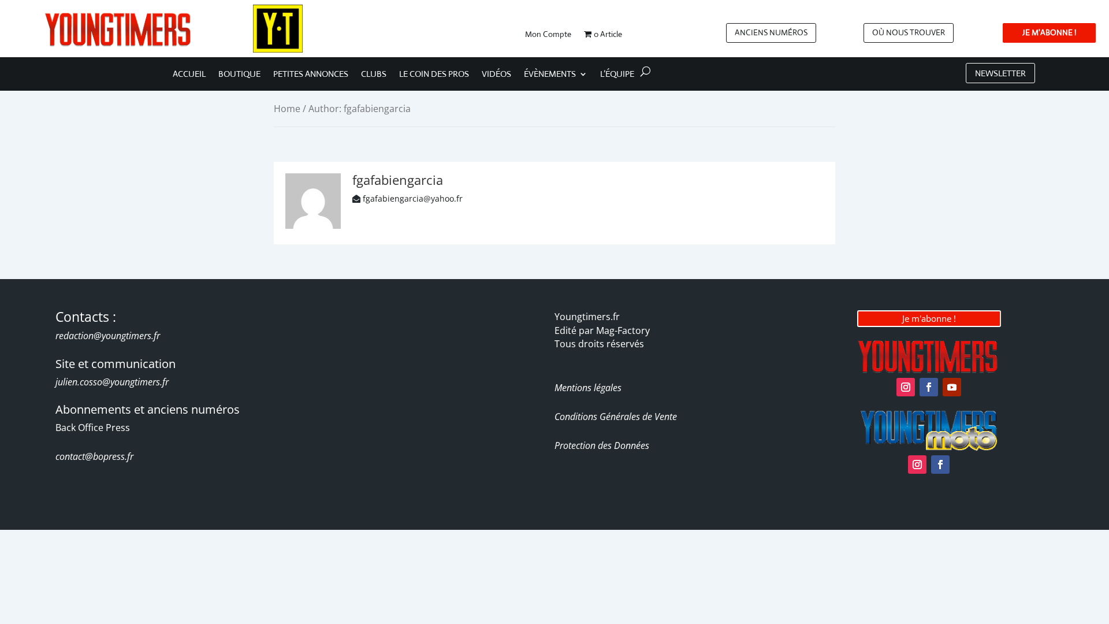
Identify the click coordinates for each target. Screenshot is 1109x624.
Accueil (189, 74)
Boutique (239, 74)
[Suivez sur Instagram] (905, 387)
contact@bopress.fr (94, 456)
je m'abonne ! (1049, 32)
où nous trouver (908, 32)
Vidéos (496, 74)
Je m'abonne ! (929, 318)
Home (287, 108)
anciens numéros (771, 32)
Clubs (373, 74)
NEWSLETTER (1000, 73)
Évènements (550, 74)
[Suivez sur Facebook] (929, 387)
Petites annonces (310, 74)
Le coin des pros (434, 74)
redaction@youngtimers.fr (107, 335)
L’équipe (617, 74)
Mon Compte (548, 34)
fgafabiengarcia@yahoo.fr (413, 198)
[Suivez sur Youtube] (952, 387)
